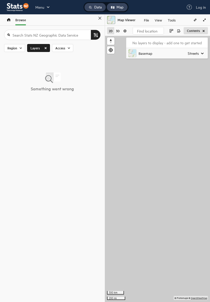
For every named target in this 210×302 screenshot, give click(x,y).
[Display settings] (125, 30)
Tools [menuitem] (172, 19)
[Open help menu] (189, 7)
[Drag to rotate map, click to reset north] (110, 41)
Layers (35, 48)
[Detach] (92, 18)
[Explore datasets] (9, 19)
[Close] (100, 18)
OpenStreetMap (199, 297)
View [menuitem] (158, 19)
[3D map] (117, 30)
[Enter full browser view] (204, 20)
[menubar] (160, 20)
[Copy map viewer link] (195, 20)
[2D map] (110, 30)
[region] (157, 169)
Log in (201, 7)
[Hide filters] (95, 35)
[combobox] (148, 31)
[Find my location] (110, 50)
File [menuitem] (146, 19)
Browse (20, 19)
